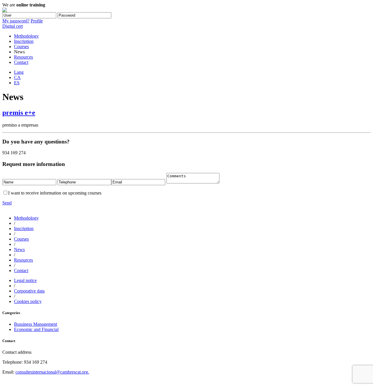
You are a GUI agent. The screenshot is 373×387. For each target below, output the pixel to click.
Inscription (24, 41)
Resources (23, 57)
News (19, 249)
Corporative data (29, 290)
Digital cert (12, 26)
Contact (21, 62)
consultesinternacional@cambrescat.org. (52, 372)
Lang (19, 72)
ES (17, 82)
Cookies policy (28, 301)
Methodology (26, 36)
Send (7, 202)
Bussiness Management (35, 324)
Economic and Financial (36, 329)
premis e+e (18, 112)
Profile (37, 20)
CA (17, 77)
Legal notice (25, 280)
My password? (15, 20)
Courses (21, 46)
